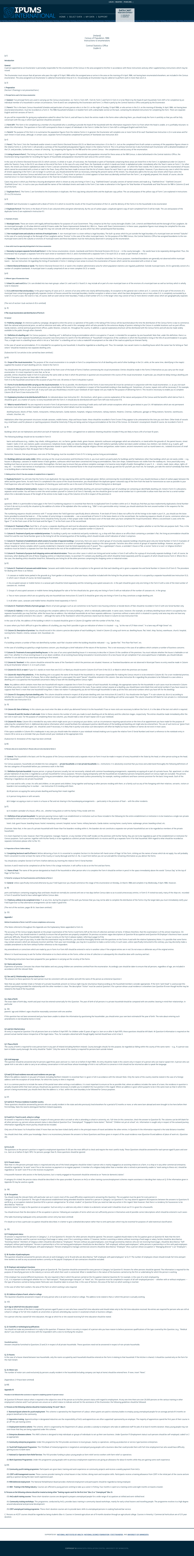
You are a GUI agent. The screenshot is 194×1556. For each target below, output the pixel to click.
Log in (111, 2)
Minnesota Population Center (91, 1548)
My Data (90, 17)
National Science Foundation (96, 1535)
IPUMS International (8, 5)
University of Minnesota (138, 1535)
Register (118, 2)
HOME (62, 17)
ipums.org (128, 2)
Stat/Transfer (116, 1535)
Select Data (75, 17)
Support (103, 17)
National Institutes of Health (70, 1535)
